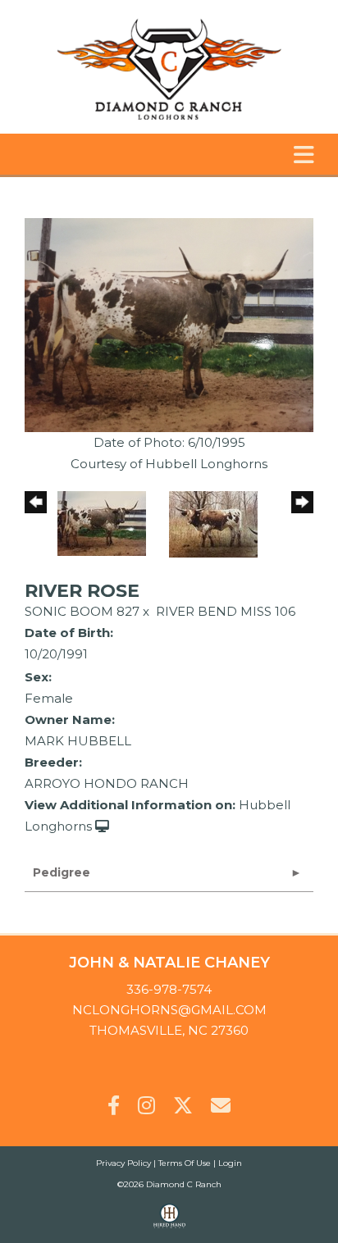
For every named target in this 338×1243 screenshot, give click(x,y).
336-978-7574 (169, 989)
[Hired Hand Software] (169, 1223)
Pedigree (61, 872)
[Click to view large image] (169, 324)
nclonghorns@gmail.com (169, 1010)
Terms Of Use (184, 1163)
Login (230, 1163)
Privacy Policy (123, 1163)
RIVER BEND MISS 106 (225, 611)
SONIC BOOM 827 (82, 611)
